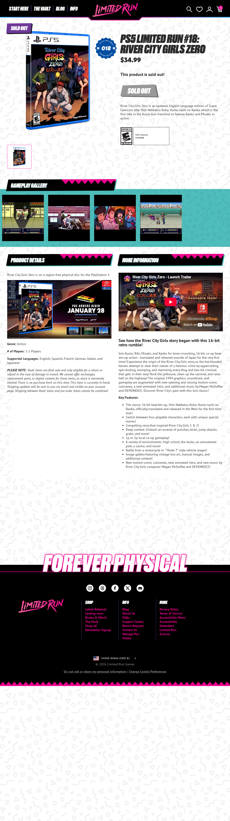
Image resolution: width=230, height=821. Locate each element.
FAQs (125, 617)
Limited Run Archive (168, 632)
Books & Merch (96, 617)
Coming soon (94, 613)
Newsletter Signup (98, 630)
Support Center (132, 622)
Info (74, 8)
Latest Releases (96, 609)
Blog (60, 8)
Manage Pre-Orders (131, 636)
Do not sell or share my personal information (95, 671)
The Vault (42, 8)
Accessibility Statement (168, 624)
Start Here (18, 8)
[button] (13, 78)
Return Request (133, 626)
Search (189, 9)
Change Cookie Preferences (147, 671)
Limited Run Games (115, 10)
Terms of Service (171, 613)
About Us (128, 613)
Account (209, 9)
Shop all (91, 626)
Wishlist (199, 9)
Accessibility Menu (172, 617)
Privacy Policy (169, 609)
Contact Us (129, 630)
